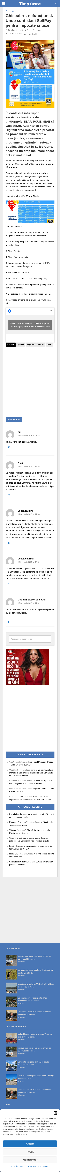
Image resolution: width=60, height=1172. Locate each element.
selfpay (41, 344)
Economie (10, 11)
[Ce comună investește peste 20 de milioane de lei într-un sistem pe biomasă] (11, 1002)
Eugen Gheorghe (34, 30)
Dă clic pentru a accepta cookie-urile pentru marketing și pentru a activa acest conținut (30, 325)
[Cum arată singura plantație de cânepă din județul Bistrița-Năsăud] (11, 974)
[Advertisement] (30, 382)
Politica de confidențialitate (37, 1166)
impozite (30, 344)
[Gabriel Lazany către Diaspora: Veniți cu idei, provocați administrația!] (11, 1038)
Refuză (30, 1151)
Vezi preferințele (30, 1159)
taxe (49, 344)
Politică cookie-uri (18, 1166)
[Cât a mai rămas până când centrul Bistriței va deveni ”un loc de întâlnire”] (11, 1079)
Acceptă (30, 1143)
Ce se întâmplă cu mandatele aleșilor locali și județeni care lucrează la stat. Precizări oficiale (31, 773)
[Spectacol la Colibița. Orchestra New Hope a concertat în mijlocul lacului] (11, 988)
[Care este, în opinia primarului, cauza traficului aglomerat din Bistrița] (11, 1065)
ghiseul (21, 344)
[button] (55, 1113)
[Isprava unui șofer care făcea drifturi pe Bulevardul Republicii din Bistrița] (11, 960)
